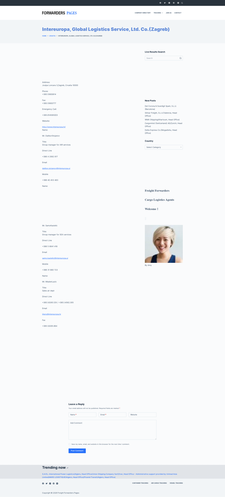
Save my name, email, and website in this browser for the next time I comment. (100, 444)
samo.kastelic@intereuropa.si (55, 258)
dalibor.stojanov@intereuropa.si (56, 168)
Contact (177, 13)
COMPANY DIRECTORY (143, 13)
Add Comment (76, 423)
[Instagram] (169, 3)
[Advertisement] (90, 65)
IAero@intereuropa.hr (51, 314)
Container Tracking (140, 483)
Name (73, 415)
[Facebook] (160, 3)
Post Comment (77, 451)
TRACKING (157, 13)
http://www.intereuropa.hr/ (54, 127)
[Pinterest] (173, 3)
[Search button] (180, 58)
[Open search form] (182, 3)
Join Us (168, 13)
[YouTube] (178, 3)
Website (133, 415)
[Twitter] (165, 3)
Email (103, 415)
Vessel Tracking (176, 483)
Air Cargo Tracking (159, 483)
